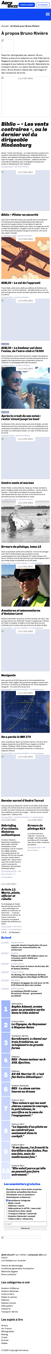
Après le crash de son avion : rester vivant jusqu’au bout (21, 417)
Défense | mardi (16, 1205)
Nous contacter (9, 1274)
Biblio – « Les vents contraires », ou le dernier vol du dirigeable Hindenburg (25, 134)
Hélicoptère (15, 980)
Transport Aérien (17, 943)
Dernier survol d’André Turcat (22, 800)
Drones (4, 1340)
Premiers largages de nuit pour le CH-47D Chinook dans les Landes (30, 984)
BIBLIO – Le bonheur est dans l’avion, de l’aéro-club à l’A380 (22, 349)
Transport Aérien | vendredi (22, 1213)
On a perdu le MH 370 (16, 737)
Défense (5, 1300)
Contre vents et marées (17, 483)
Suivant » (16, 932)
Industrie (14, 953)
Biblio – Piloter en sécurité (19, 215)
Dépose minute (8, 1303)
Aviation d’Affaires (10, 1288)
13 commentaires (37, 690)
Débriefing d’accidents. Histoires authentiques (10, 830)
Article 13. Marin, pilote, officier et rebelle (10, 894)
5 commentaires (36, 563)
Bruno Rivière (23, 167)
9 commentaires (15, 929)
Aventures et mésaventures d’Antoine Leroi (20, 612)
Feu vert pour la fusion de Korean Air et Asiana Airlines (30, 967)
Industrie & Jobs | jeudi (20, 1211)
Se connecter (43, 5)
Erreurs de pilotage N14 (37, 827)
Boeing (4, 1334)
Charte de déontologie (12, 1265)
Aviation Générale (17, 989)
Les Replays (7, 1260)
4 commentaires (36, 628)
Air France (6, 1328)
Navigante (8, 675)
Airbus (4, 1325)
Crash (4, 1337)
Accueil (4, 26)
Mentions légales (9, 1271)
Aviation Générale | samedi (21, 1216)
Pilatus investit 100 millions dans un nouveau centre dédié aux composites (29, 958)
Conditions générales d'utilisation (17, 1268)
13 (10, 932)
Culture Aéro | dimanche (20, 1219)
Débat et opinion (9, 1297)
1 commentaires (37, 817)
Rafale (4, 1343)
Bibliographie (7, 1331)
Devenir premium (26, 5)
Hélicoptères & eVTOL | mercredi (24, 1208)
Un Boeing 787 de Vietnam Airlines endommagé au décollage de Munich (29, 975)
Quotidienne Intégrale (19, 1200)
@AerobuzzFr (8, 1254)
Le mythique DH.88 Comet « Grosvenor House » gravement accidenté (26, 993)
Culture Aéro (25, 78)
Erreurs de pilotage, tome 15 (21, 546)
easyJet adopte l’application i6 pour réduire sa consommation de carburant (29, 947)
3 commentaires (37, 753)
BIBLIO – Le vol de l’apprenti (20, 283)
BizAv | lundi (14, 1203)
